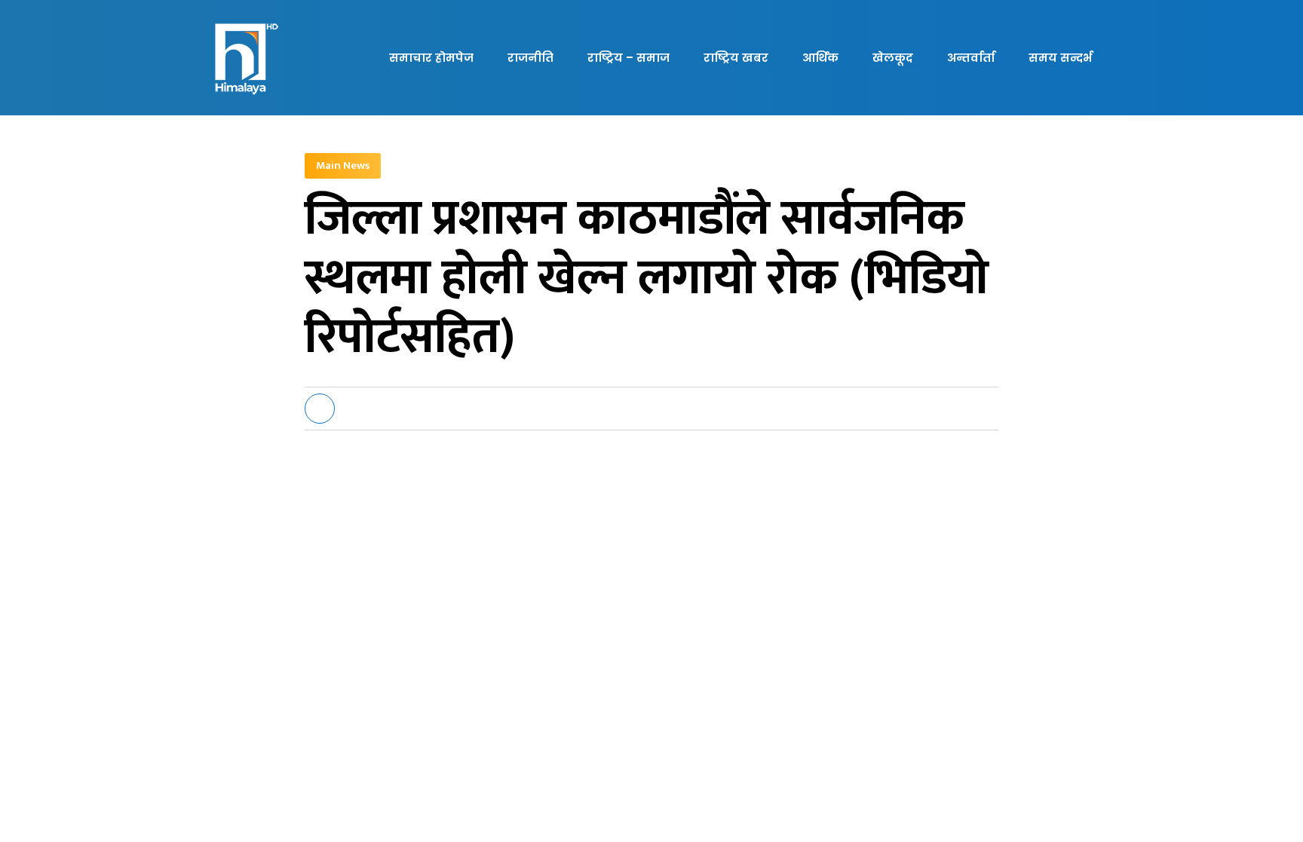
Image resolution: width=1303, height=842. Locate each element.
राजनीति (530, 58)
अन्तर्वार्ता (971, 58)
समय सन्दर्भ (1060, 58)
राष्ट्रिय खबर (736, 58)
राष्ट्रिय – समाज (628, 58)
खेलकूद (892, 58)
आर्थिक (820, 58)
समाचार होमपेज (431, 58)
